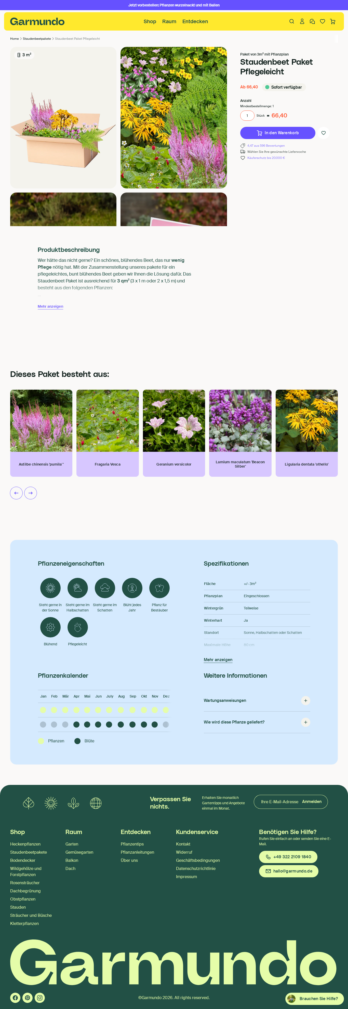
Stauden (18, 907)
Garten (71, 844)
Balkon (71, 860)
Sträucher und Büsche (31, 915)
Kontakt (183, 844)
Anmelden (312, 801)
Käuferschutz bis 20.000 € (266, 158)
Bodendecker (22, 860)
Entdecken (195, 21)
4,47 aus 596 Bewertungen (266, 146)
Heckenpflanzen (25, 844)
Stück (261, 116)
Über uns (129, 860)
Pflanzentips (132, 844)
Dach (70, 868)
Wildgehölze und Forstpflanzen (26, 871)
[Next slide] (30, 493)
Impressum (186, 876)
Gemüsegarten (79, 852)
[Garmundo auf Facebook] (15, 998)
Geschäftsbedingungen (198, 860)
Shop (150, 21)
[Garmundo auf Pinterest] (27, 998)
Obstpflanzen (22, 899)
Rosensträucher (25, 882)
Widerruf (184, 852)
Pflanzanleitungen (137, 852)
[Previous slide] (16, 493)
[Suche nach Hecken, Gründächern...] (292, 21)
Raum (169, 21)
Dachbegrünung (25, 891)
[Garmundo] (37, 21)
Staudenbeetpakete (28, 852)
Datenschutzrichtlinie (196, 868)
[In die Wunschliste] (323, 133)
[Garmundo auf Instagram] (40, 998)
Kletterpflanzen (24, 923)
